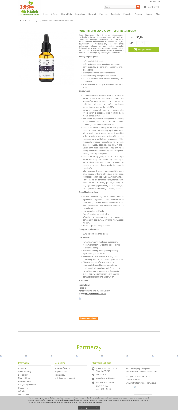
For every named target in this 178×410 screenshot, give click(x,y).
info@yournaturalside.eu (95, 294)
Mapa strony (23, 395)
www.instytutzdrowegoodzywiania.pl (141, 383)
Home (45, 14)
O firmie (54, 14)
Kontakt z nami (24, 381)
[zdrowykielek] (29, 8)
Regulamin (115, 14)
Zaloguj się (156, 1)
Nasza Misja (66, 14)
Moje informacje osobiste (65, 378)
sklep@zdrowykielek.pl (105, 378)
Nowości (92, 14)
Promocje (103, 14)
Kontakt (149, 14)
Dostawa (138, 14)
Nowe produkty (24, 372)
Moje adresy (59, 375)
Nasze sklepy (24, 378)
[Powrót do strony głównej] (20, 20)
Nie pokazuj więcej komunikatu (89, 408)
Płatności (127, 14)
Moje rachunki (60, 372)
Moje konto (59, 363)
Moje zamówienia (62, 368)
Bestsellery (80, 14)
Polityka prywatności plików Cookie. (90, 402)
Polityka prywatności (27, 385)
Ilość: (130, 43)
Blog (158, 14)
